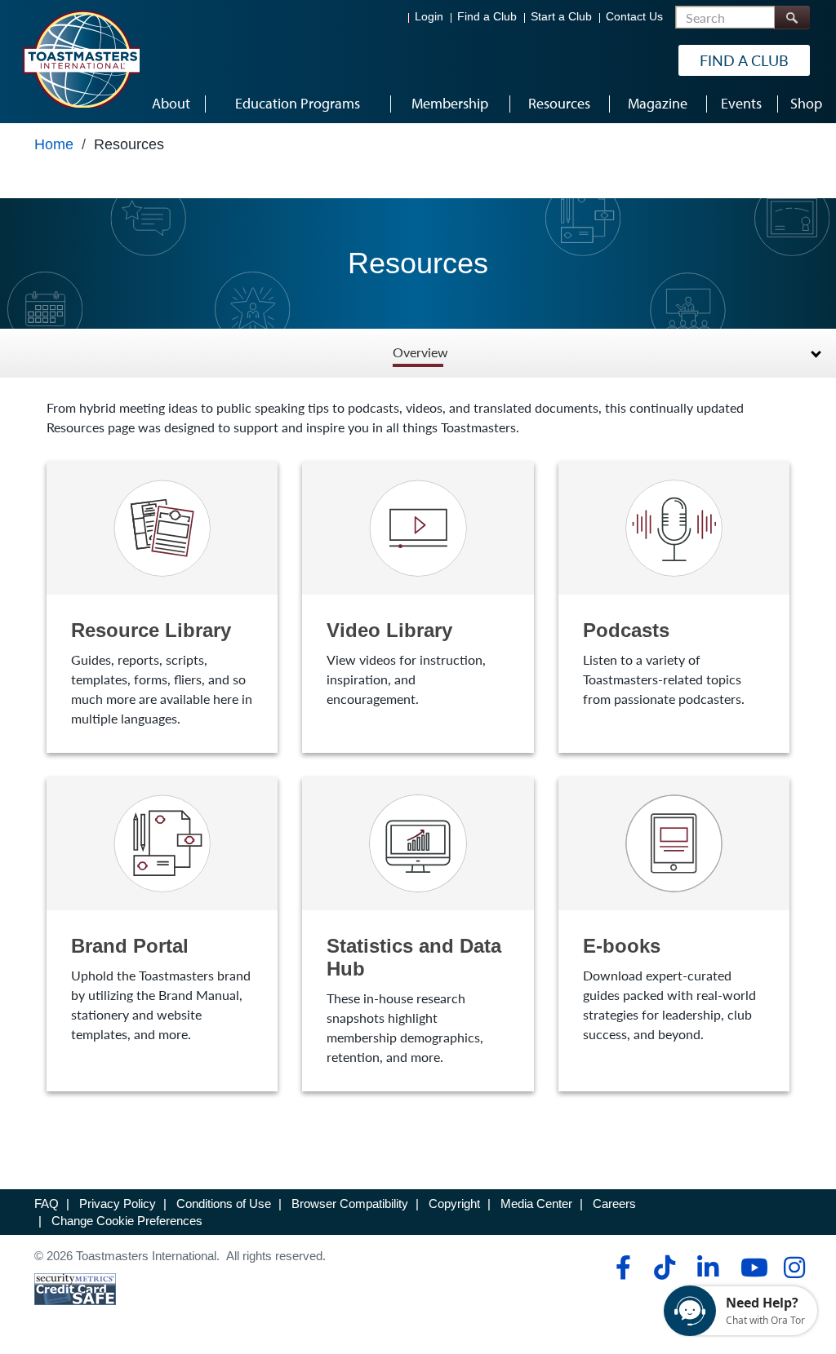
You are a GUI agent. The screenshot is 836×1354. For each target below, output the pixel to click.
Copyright (454, 1203)
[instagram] (794, 1267)
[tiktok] (664, 1267)
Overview (420, 352)
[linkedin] (707, 1267)
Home (53, 144)
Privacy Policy (117, 1203)
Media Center (536, 1203)
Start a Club (561, 17)
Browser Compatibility (349, 1203)
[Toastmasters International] (81, 59)
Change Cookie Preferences (126, 1221)
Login (429, 17)
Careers (614, 1203)
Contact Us (634, 17)
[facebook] (621, 1267)
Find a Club (487, 17)
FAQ (46, 1203)
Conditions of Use (223, 1203)
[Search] (792, 17)
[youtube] (750, 1267)
